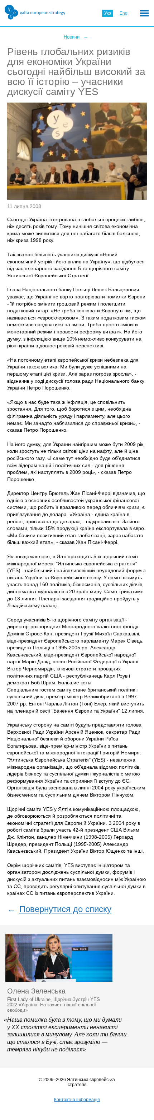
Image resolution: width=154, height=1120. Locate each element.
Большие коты (74, 682)
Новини (72, 37)
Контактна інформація (77, 1099)
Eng (123, 13)
